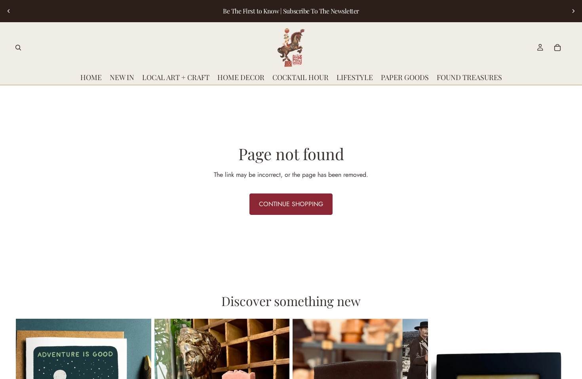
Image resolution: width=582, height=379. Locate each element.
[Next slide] (573, 11)
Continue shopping (291, 204)
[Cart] (557, 47)
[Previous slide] (8, 11)
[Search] (18, 47)
